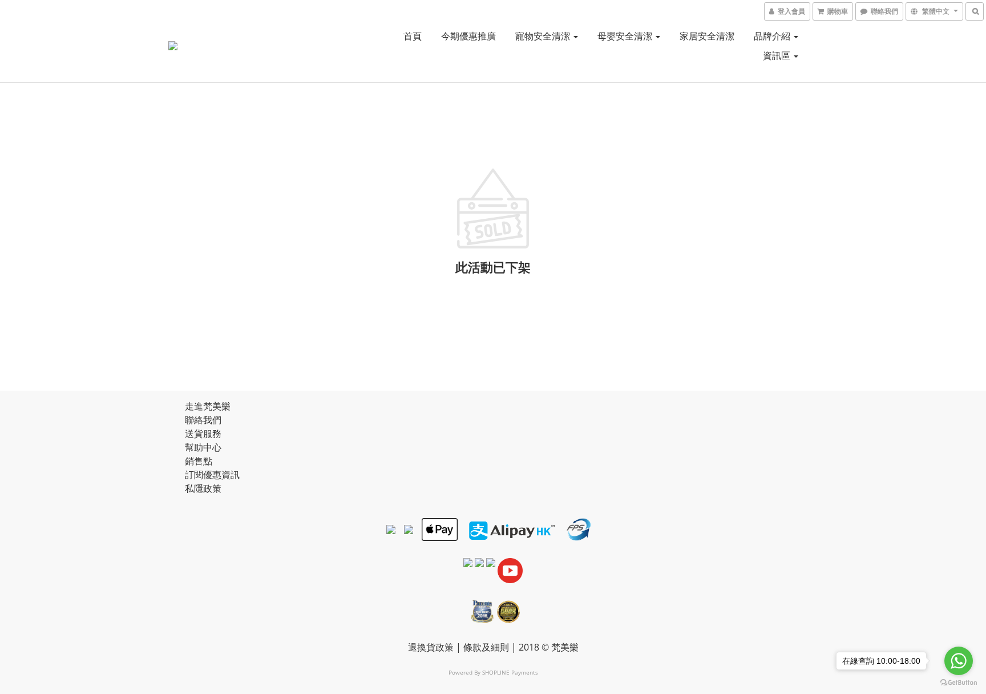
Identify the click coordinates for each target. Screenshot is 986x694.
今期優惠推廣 (468, 36)
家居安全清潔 (707, 36)
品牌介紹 (773, 36)
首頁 (412, 36)
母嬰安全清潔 (625, 36)
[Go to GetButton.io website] (958, 682)
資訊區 (778, 55)
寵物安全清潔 (543, 36)
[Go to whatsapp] (958, 661)
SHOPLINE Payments (510, 672)
